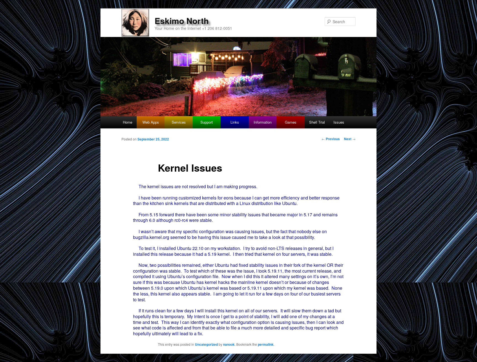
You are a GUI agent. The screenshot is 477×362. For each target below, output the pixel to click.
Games (290, 122)
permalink (266, 344)
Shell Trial (317, 122)
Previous (331, 138)
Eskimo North (182, 20)
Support (206, 122)
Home (127, 122)
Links (234, 122)
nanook (229, 344)
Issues (338, 122)
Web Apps (150, 122)
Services (179, 122)
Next (350, 138)
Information (263, 122)
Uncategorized (206, 344)
